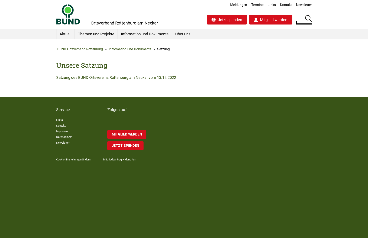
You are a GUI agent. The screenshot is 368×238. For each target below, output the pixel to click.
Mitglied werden (273, 19)
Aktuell (65, 34)
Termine (257, 5)
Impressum (63, 131)
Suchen (308, 19)
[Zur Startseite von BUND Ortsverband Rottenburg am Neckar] (68, 14)
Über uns (182, 34)
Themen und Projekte (96, 34)
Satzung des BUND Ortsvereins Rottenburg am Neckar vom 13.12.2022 (116, 77)
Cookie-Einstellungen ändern (73, 159)
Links (272, 5)
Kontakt (286, 5)
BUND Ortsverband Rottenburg (80, 49)
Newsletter (304, 5)
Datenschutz (64, 136)
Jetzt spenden (230, 19)
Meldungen (238, 5)
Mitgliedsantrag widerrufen (119, 159)
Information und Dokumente (145, 34)
